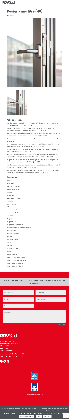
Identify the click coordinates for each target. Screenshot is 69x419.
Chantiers (10, 195)
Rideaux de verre (12, 248)
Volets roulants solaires (15, 266)
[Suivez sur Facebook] (1, 361)
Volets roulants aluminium (16, 263)
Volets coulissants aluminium (17, 260)
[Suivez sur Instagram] (8, 361)
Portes (9, 242)
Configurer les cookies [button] (26, 416)
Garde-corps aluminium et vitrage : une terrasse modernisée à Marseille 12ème (34, 139)
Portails (9, 236)
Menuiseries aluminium (14, 210)
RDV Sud (10, 245)
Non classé (10, 216)
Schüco (9, 251)
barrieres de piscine (13, 189)
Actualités (10, 183)
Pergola (9, 219)
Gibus (9, 207)
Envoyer (62, 325)
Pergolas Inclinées (13, 234)
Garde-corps (11, 204)
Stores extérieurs (12, 254)
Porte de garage (12, 239)
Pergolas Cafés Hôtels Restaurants (19, 228)
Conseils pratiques (13, 198)
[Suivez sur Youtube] (4, 361)
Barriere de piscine (13, 186)
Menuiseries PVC (12, 213)
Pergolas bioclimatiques (15, 225)
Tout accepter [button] (47, 416)
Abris (8, 180)
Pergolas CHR (11, 231)
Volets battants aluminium (16, 257)
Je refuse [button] (39, 416)
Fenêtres (10, 201)
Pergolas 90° (11, 222)
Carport (9, 192)
